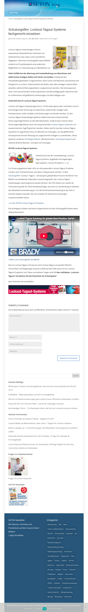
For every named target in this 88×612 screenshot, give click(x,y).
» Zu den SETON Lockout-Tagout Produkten (26, 203)
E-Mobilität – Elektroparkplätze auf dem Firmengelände (31, 394)
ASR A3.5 (50, 533)
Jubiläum (64, 561)
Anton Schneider (15, 419)
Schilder (60, 579)
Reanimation (69, 574)
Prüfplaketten (52, 574)
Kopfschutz (51, 565)
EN (76, 533)
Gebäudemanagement (54, 542)
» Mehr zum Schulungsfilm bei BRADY (24, 259)
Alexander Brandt (15, 436)
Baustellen (70, 533)
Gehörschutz (68, 551)
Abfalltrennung (52, 524)
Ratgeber (60, 574)
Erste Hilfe (60, 538)
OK (45, 609)
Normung (50, 570)
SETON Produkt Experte (19, 39)
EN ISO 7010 (51, 538)
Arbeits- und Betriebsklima (55, 529)
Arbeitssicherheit (71, 529)
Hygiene (50, 561)
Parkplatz (58, 570)
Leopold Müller (14, 423)
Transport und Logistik (54, 588)
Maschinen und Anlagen (49, 39)
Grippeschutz (65, 556)
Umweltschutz (67, 588)
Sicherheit (57, 583)
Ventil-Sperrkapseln (63, 139)
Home (10, 19)
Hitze (72, 556)
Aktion (65, 524)
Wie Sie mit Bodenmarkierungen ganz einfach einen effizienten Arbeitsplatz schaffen (43, 399)
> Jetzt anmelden (15, 535)
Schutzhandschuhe (70, 579)
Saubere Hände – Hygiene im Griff (39, 419)
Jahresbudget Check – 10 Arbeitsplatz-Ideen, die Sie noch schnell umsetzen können (42, 408)
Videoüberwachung (66, 592)
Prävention (72, 570)
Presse (65, 570)
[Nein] (85, 607)
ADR (60, 524)
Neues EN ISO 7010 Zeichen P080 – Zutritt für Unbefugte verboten (36, 403)
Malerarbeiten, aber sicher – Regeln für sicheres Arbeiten (47, 423)
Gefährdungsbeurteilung (55, 551)
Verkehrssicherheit (53, 592)
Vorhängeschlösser (33, 139)
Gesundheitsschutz (53, 556)
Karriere (71, 561)
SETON (50, 583)
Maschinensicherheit (72, 565)
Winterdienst (58, 597)
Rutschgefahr (51, 579)
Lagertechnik (60, 565)
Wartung (50, 597)
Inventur (57, 561)
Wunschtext (68, 597)
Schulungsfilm (14, 175)
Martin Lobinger (15, 428)
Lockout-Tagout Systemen (62, 124)
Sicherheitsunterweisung (69, 583)
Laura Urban (13, 444)
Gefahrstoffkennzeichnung (55, 547)
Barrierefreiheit (59, 533)
